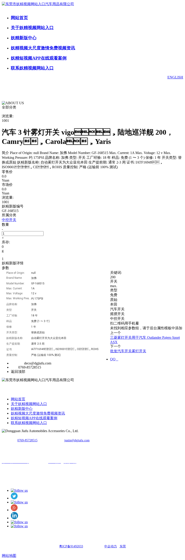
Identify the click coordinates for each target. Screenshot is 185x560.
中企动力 (110, 546)
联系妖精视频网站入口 (32, 68)
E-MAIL (17, 363)
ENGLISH (175, 77)
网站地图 (9, 556)
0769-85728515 (27, 440)
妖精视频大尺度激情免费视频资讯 (43, 48)
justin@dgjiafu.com (77, 440)
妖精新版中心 (24, 37)
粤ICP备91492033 (71, 546)
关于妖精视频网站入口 (32, 27)
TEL (14, 367)
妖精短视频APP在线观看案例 (39, 58)
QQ (114, 359)
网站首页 (19, 17)
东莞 (123, 546)
